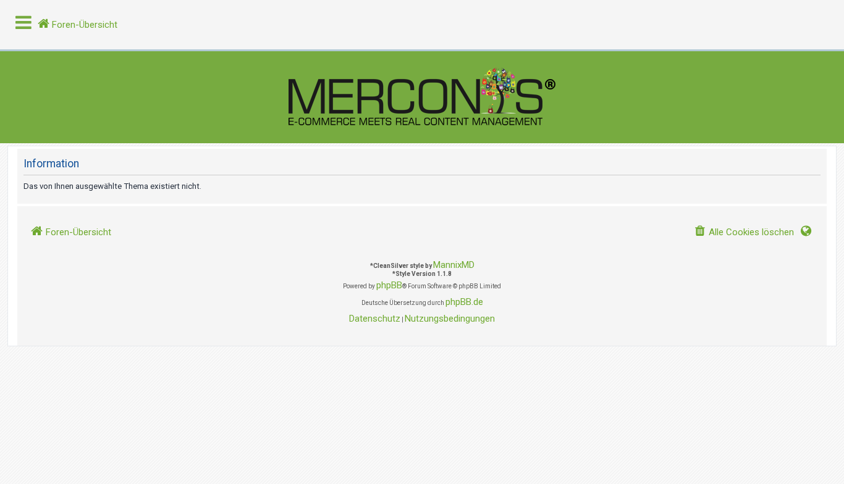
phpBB (389, 285)
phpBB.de (464, 301)
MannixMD (454, 264)
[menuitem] (744, 232)
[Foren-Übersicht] (422, 97)
